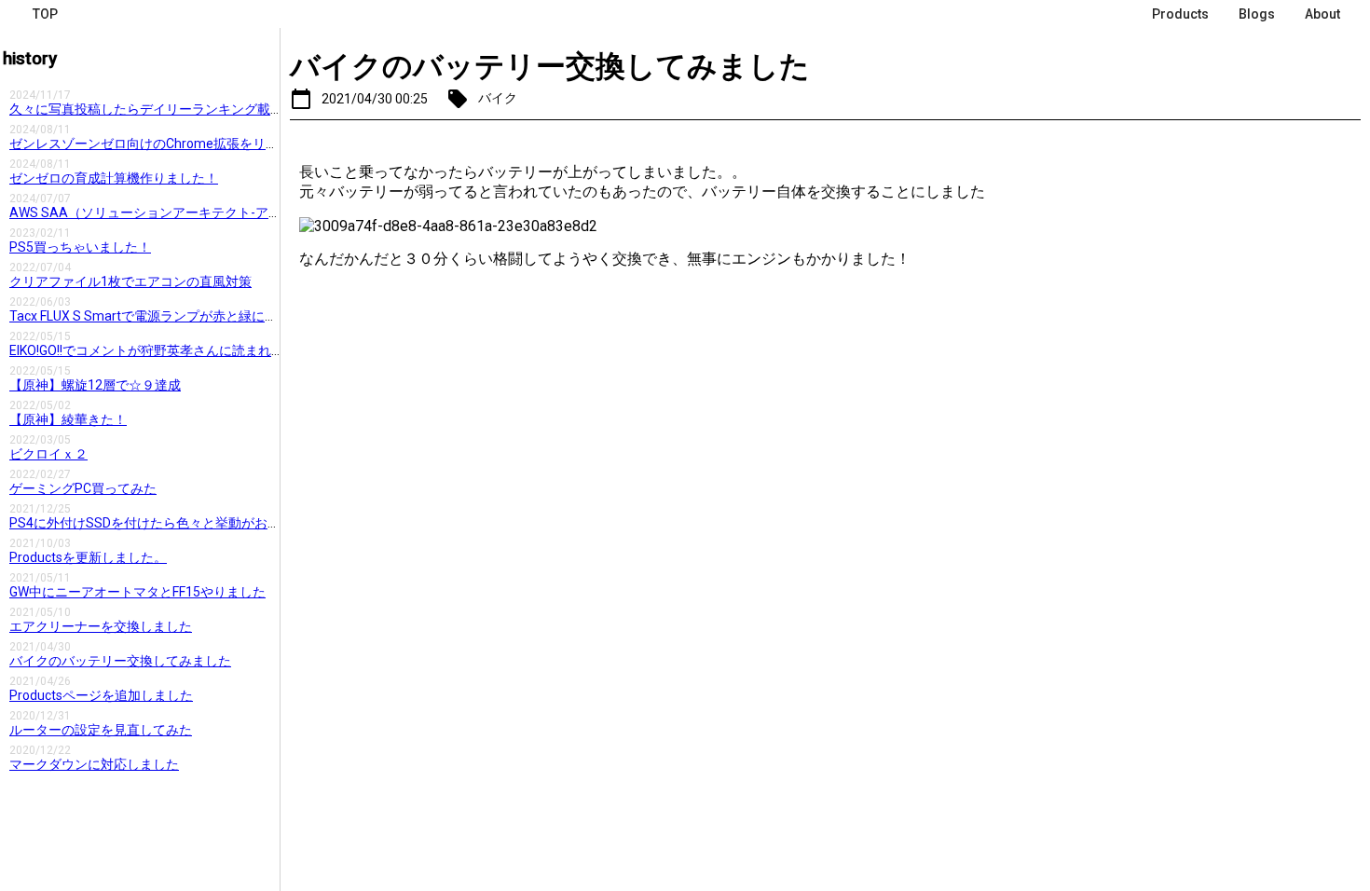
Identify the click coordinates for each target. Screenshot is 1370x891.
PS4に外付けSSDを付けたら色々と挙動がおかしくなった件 (184, 522)
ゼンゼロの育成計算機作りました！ (113, 178)
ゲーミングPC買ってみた (83, 488)
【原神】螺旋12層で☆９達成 (95, 384)
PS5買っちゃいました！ (80, 247)
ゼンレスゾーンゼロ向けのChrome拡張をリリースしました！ (189, 143)
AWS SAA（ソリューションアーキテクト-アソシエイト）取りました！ (217, 212)
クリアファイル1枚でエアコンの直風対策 (130, 281)
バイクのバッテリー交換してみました (120, 660)
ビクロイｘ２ (48, 453)
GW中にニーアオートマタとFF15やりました (137, 591)
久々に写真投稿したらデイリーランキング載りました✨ (173, 109)
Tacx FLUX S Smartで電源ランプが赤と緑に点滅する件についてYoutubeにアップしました (273, 315)
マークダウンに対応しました (94, 764)
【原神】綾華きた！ (68, 419)
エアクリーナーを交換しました (100, 626)
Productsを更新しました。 (88, 557)
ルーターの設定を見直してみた (100, 729)
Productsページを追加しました (101, 695)
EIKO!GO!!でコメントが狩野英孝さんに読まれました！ (166, 350)
